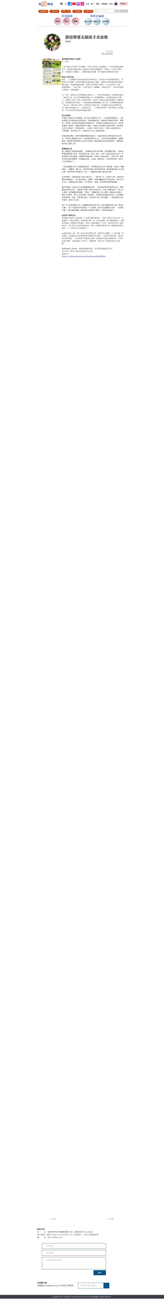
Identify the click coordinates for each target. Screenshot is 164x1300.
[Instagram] (82, 4)
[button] (115, 3)
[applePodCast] (78, 4)
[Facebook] (70, 4)
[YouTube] (74, 4)
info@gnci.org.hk (52, 1286)
